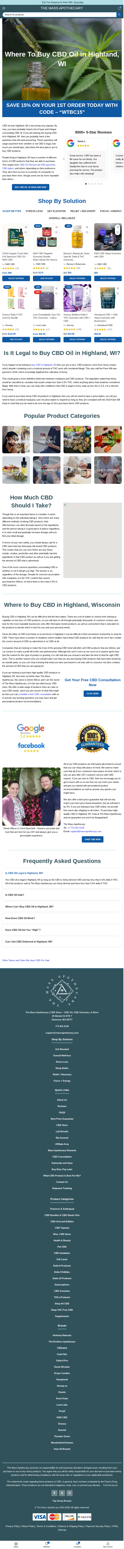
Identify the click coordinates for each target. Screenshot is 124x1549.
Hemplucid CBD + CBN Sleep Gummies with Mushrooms (106, 317)
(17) (48, 329)
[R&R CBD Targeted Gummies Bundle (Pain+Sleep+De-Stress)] (47, 237)
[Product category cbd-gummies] (47, 470)
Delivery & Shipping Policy (71, 1526)
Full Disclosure (110, 1485)
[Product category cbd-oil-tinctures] (47, 439)
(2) (47, 268)
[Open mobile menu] (4, 8)
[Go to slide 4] (95, 184)
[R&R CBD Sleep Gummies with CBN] (108, 237)
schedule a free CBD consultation (35, 694)
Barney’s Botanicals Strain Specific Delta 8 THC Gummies (77, 256)
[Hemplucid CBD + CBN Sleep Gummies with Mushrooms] (108, 298)
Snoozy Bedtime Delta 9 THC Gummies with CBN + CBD (77, 317)
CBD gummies (48, 164)
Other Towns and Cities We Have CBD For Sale (26, 960)
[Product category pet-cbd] (77, 470)
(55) (109, 268)
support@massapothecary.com (85, 831)
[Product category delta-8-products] (77, 439)
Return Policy (28, 1526)
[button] (64, 159)
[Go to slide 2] (89, 184)
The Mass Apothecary (48, 1507)
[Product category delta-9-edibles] (108, 439)
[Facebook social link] (54, 1493)
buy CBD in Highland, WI (44, 365)
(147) (109, 329)
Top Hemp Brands (62, 1501)
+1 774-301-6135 (75, 827)
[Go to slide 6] (101, 184)
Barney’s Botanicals (76, 264)
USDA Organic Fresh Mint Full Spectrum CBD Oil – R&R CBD (15, 256)
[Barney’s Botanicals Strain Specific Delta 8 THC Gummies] (77, 237)
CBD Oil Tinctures (29, 164)
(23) (17, 268)
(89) (78, 268)
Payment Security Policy (98, 1526)
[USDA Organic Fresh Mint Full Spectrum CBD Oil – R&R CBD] (16, 237)
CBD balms (8, 168)
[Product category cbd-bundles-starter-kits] (16, 470)
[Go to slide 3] (92, 184)
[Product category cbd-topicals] (108, 470)
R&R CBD (10, 264)
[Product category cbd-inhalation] (16, 439)
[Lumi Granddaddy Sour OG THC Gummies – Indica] (47, 298)
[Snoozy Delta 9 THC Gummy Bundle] (16, 298)
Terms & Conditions (47, 1526)
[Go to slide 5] (98, 184)
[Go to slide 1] (86, 184)
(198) (79, 329)
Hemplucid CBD (105, 325)
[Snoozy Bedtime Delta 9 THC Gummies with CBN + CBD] (77, 298)
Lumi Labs (41, 325)
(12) (17, 329)
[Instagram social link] (70, 1493)
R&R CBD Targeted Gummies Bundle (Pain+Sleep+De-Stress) (45, 256)
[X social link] (62, 1493)
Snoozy (9, 325)
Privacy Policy (13, 1526)
